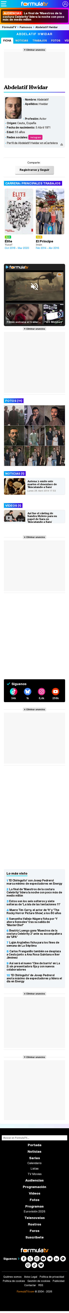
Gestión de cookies (38, 1281)
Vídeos (34, 1193)
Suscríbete (34, 1237)
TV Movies (35, 1174)
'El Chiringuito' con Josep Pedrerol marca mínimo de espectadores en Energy (34, 882)
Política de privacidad (52, 1277)
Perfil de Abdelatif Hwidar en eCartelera (32, 143)
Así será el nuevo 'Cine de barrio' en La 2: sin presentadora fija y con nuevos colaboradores (33, 966)
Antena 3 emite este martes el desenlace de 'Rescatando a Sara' (42, 484)
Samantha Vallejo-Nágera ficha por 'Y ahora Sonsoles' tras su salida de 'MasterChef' (32, 922)
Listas (35, 1168)
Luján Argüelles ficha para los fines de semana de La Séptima (33, 944)
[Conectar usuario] (65, 4)
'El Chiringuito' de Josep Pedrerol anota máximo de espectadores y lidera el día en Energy (34, 978)
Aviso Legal (30, 1277)
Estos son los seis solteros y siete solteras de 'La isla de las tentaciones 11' (33, 902)
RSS (40, 1285)
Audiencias (34, 1180)
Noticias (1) (14, 473)
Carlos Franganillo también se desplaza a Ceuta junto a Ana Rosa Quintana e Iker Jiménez (34, 954)
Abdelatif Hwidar (46, 27)
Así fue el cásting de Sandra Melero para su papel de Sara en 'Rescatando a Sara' (42, 518)
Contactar (30, 1285)
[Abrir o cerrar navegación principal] (4, 3)
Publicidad (58, 1281)
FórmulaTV (9, 27)
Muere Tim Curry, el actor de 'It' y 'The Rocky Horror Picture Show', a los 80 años (34, 911)
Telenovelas (34, 1218)
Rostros (34, 1224)
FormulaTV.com (25, 1291)
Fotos (55, 40)
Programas (34, 1206)
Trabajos (39, 40)
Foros (34, 1231)
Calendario (34, 1163)
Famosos (26, 27)
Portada (34, 1145)
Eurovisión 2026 (34, 1211)
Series (34, 1158)
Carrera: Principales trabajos (33, 183)
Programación (34, 1187)
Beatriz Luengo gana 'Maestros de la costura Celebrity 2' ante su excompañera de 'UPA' (34, 933)
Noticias (21, 40)
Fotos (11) (13, 401)
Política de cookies (14, 1281)
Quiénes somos (12, 1277)
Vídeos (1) (13, 505)
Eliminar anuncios (35, 49)
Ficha (7, 40)
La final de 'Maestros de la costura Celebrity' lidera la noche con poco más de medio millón (33, 16)
